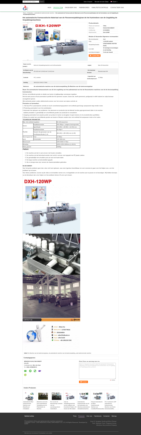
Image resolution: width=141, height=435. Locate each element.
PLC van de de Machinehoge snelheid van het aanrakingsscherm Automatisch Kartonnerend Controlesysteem (56, 407)
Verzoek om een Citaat (101, 1)
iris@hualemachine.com (109, 427)
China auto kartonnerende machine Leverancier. (48, 421)
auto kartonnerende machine (83, 353)
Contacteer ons (117, 7)
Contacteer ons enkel (45, 433)
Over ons (89, 416)
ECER (26, 423)
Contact (91, 55)
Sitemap (114, 416)
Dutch (114, 1)
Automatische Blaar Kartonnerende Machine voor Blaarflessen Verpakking (28, 405)
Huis (49, 7)
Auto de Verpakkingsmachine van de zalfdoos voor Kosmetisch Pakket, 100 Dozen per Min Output (70, 405)
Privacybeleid (28, 421)
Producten (58, 7)
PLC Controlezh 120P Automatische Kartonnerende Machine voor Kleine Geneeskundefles (110, 405)
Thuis (24, 13)
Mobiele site (27, 429)
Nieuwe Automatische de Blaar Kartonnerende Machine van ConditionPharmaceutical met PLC (97, 406)
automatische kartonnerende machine (44, 13)
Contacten (106, 416)
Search (42, 1)
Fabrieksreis (84, 7)
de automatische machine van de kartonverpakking (62, 353)
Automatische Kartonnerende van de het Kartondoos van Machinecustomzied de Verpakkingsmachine (84, 405)
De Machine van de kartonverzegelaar (38, 353)
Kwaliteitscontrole (100, 7)
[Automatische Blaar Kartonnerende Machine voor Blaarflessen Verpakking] (29, 396)
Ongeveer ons (71, 7)
